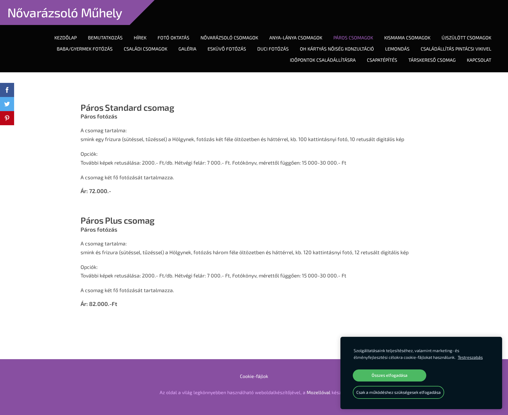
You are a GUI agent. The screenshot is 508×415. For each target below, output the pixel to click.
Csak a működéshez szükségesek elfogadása (398, 392)
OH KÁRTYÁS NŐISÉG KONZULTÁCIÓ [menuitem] (337, 48)
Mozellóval (318, 392)
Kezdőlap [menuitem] (65, 37)
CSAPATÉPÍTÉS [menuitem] (382, 60)
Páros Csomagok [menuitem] (353, 37)
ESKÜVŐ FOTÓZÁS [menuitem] (227, 48)
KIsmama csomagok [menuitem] (407, 37)
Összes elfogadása (389, 375)
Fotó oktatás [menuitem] (173, 37)
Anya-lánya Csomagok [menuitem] (295, 37)
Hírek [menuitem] (140, 37)
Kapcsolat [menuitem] (479, 60)
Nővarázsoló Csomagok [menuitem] (229, 37)
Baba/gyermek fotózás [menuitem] (85, 48)
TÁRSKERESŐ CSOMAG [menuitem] (432, 60)
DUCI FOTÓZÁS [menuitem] (273, 48)
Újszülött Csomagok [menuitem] (466, 37)
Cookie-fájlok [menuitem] (254, 376)
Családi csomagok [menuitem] (145, 48)
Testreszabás (470, 357)
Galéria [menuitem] (187, 48)
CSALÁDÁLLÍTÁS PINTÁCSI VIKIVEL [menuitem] (456, 48)
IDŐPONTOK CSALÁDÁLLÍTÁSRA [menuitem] (323, 60)
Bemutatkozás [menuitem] (105, 37)
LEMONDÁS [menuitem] (397, 48)
